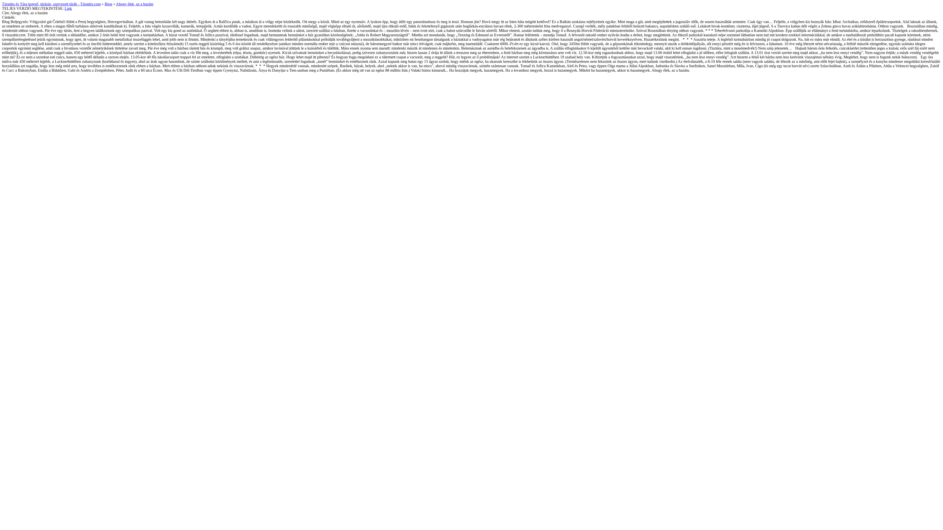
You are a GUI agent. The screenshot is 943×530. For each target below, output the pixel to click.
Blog (108, 4)
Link (68, 8)
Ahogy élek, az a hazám (134, 4)
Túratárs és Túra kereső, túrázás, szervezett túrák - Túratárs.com (51, 4)
